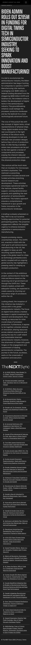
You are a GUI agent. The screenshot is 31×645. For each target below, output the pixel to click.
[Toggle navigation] (26, 2)
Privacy (19, 640)
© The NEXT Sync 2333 (8, 640)
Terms (24, 640)
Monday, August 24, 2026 (11, 2)
